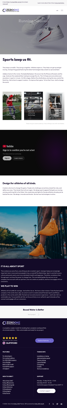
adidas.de (35, 42)
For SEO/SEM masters (9, 360)
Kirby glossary (7, 389)
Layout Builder (41, 362)
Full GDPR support (8, 366)
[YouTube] (61, 404)
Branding (38, 47)
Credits (39, 366)
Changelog (40, 364)
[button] (62, 10)
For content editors (9, 358)
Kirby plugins (7, 391)
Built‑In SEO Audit (8, 364)
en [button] (57, 10)
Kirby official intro (8, 383)
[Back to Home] (11, 10)
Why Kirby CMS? (8, 381)
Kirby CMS (17, 404)
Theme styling (41, 360)
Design (32, 47)
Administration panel (43, 358)
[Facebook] (49, 404)
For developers (7, 356)
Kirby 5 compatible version (14, 2)
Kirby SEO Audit (39, 404)
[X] (53, 404)
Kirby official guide (8, 385)
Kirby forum (6, 393)
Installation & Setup (43, 356)
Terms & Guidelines (43, 369)
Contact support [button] (45, 391)
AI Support (6, 368)
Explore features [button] (43, 340)
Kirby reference (7, 387)
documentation (59, 3)
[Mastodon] (57, 404)
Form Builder (7, 362)
